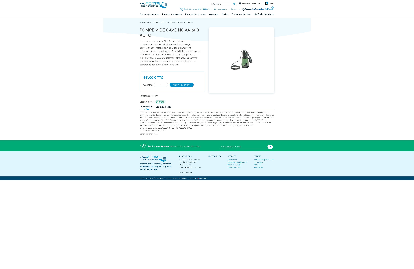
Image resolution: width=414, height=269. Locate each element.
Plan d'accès (232, 160)
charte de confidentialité (237, 162)
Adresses (257, 165)
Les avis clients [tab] (163, 107)
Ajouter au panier (181, 84)
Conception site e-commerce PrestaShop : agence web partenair (181, 178)
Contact (234, 9)
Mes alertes (258, 167)
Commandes (259, 162)
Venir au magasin (220, 9)
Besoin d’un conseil (196, 9)
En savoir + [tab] (146, 106)
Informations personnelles (264, 160)
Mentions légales (234, 165)
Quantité (147, 84)
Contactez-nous (233, 167)
